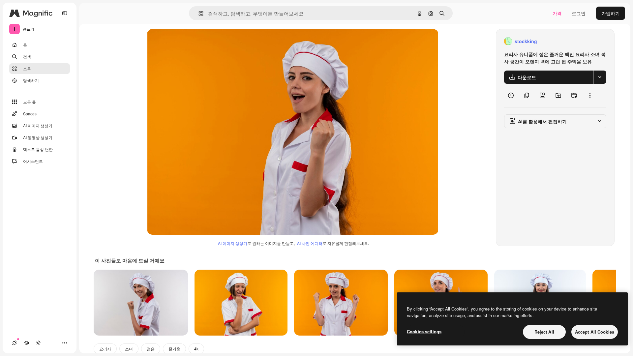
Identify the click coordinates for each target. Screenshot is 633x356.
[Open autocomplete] (198, 13)
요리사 (105, 348)
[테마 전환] (38, 343)
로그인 (579, 13)
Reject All (544, 332)
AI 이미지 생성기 (232, 243)
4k (196, 348)
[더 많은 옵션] (589, 95)
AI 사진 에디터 (309, 243)
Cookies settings (424, 331)
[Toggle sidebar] (64, 13)
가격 (557, 13)
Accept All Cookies (594, 332)
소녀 (129, 348)
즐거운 (174, 348)
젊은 (151, 348)
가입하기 (610, 13)
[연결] (14, 343)
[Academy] (26, 343)
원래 (185, 41)
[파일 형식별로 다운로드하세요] (599, 77)
